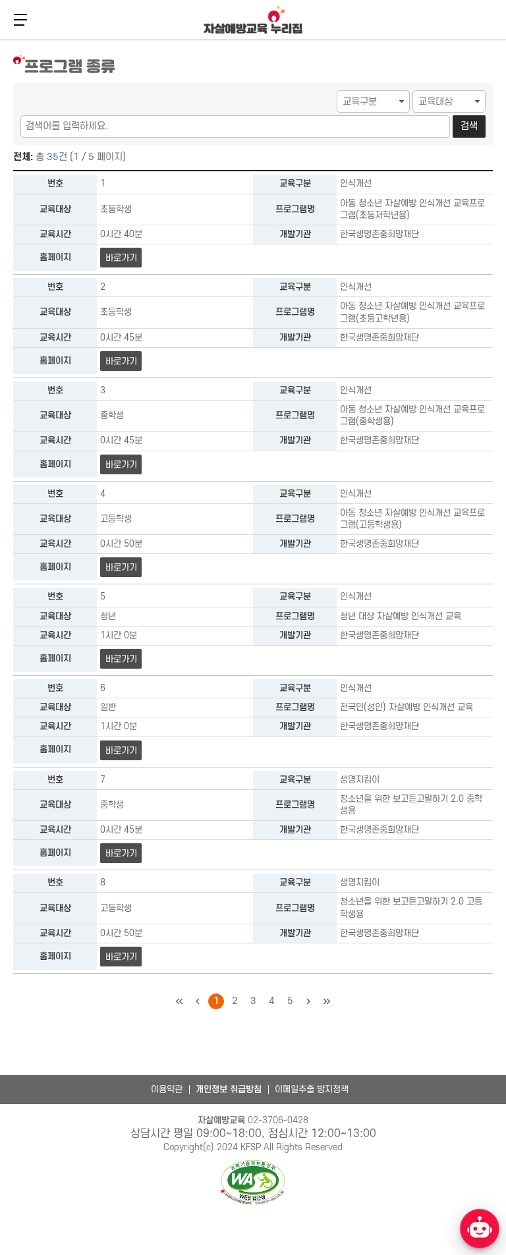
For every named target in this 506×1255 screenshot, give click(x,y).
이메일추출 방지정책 (312, 1089)
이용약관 (167, 1089)
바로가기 (120, 258)
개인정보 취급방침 (229, 1089)
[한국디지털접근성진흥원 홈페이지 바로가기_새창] (253, 1182)
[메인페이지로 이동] (253, 20)
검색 (469, 126)
